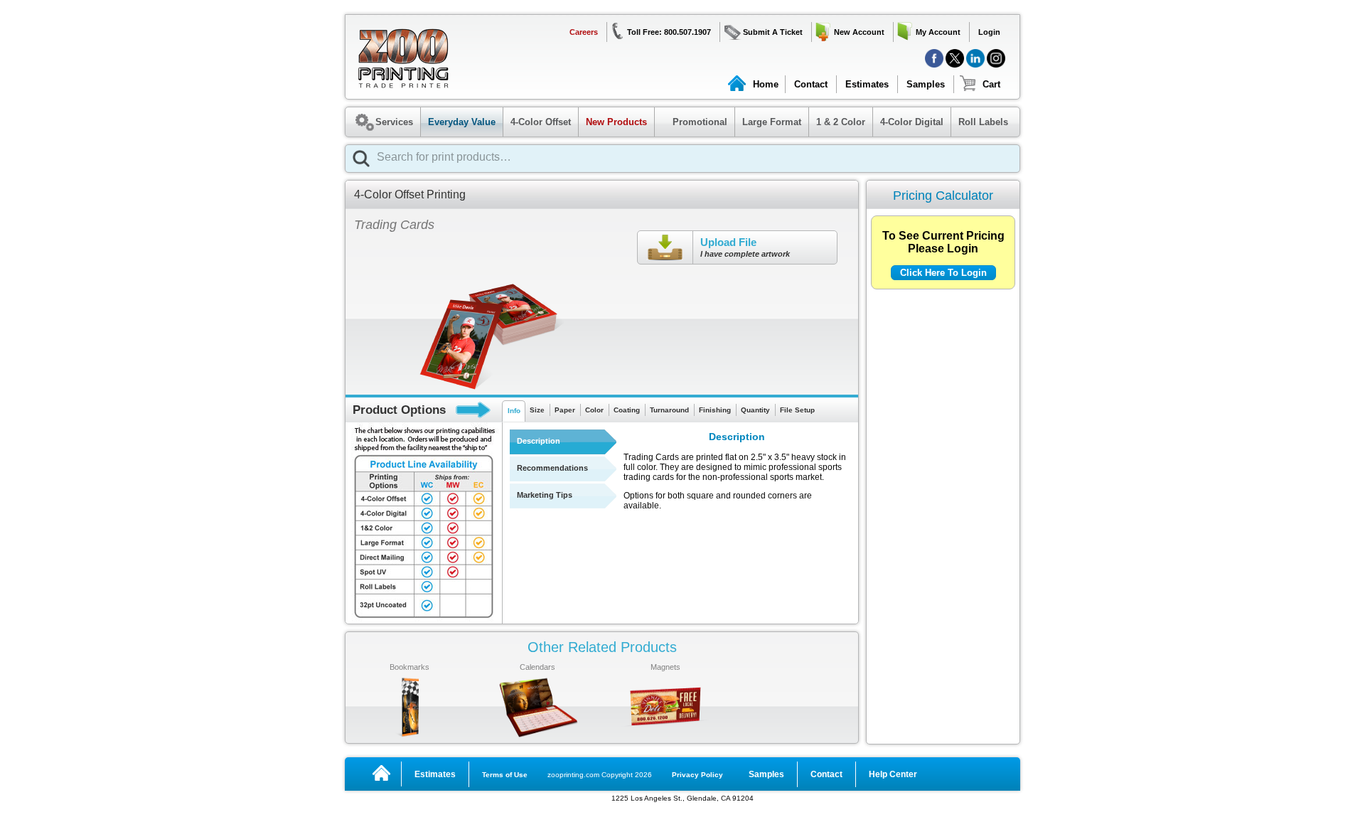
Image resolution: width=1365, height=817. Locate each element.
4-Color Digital (911, 122)
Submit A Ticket (773, 32)
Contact (811, 84)
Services (394, 122)
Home (765, 84)
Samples (925, 84)
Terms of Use (505, 775)
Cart (991, 84)
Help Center (893, 774)
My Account (938, 32)
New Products (616, 122)
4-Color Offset (540, 122)
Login (989, 32)
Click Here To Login (943, 272)
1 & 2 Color (840, 122)
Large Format (771, 122)
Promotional (692, 122)
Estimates (867, 84)
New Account (859, 32)
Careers (583, 32)
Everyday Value (462, 122)
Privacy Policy (697, 775)
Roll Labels (983, 122)
